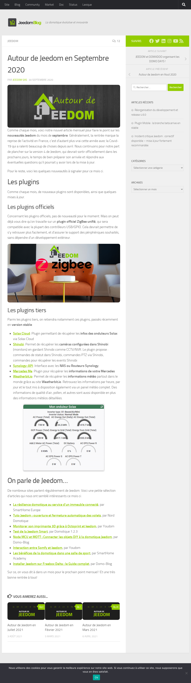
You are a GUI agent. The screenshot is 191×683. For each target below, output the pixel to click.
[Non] (186, 673)
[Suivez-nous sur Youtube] (175, 41)
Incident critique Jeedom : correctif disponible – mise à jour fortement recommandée (152, 141)
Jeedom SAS (20, 79)
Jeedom (12, 41)
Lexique (87, 4)
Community (32, 4)
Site (6, 4)
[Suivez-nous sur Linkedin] (163, 41)
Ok (96, 677)
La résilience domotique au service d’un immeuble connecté (55, 505)
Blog (17, 4)
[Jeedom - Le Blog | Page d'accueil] (24, 22)
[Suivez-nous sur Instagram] (169, 41)
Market (49, 4)
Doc (61, 4)
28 (117, 607)
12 (118, 41)
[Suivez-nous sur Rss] (181, 41)
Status (73, 4)
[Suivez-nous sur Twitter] (157, 41)
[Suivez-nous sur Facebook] (151, 41)
